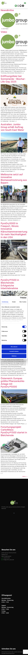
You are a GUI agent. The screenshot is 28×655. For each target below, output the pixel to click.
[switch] (24, 331)
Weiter (24, 476)
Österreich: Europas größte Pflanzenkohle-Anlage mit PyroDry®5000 (13, 382)
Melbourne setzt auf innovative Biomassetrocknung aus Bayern (14, 178)
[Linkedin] (18, 6)
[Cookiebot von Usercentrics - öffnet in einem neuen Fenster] (20, 298)
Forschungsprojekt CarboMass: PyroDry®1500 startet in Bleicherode (14, 431)
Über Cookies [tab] (22, 301)
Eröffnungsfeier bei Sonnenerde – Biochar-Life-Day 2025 (13, 79)
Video (4, 31)
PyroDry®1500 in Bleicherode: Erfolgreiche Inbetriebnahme (10, 284)
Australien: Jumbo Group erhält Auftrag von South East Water (12, 127)
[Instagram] (23, 6)
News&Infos (7, 10)
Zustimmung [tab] (5, 301)
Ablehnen (14, 356)
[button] (25, 3)
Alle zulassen (14, 346)
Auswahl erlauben (14, 351)
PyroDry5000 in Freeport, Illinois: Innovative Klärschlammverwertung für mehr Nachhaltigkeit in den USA (14, 230)
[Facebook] (16, 6)
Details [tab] (14, 301)
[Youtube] (21, 6)
